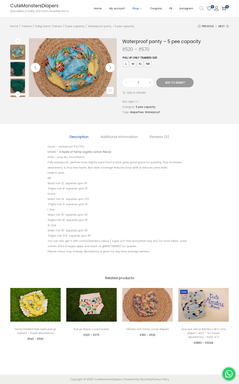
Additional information (119, 136)
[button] (134, 92)
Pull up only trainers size (140, 58)
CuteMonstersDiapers (34, 6)
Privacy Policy (160, 379)
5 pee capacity (75, 26)
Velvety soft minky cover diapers (147, 329)
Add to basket (175, 82)
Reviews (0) (159, 136)
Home (14, 26)
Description (79, 136)
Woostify (146, 379)
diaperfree (137, 112)
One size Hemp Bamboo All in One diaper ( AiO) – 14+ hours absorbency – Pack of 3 (203, 333)
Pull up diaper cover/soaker (91, 329)
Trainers (26, 26)
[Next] (110, 67)
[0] (209, 8)
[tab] (79, 136)
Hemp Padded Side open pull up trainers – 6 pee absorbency (35, 331)
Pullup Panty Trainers (48, 26)
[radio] (126, 64)
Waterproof (152, 112)
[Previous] (35, 67)
